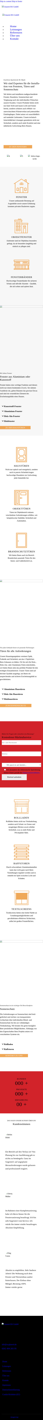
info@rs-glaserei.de (9, 1344)
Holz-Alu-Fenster (12, 416)
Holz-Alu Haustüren (13, 694)
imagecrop (14, 1417)
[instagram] (6, 48)
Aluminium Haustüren (14, 689)
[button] (40, 6)
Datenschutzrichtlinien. (31, 773)
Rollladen (8, 1044)
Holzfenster (9, 421)
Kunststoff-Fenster (12, 406)
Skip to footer (17, 1)
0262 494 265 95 (9, 1348)
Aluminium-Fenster (13, 411)
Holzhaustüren (11, 699)
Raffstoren (9, 1049)
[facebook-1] (1, 48)
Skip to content (5, 1)
